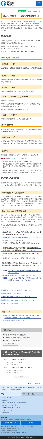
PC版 (2, 394)
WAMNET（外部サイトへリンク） (15, 320)
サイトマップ (6, 398)
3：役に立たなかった (11, 364)
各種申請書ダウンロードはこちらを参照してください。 (18, 300)
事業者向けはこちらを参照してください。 (14, 303)
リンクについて (7, 410)
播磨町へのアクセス (10, 423)
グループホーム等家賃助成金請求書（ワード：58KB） (24, 254)
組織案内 (5, 400)
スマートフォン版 (28, 394)
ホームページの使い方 (9, 405)
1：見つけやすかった (11, 370)
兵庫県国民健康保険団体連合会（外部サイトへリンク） (22, 315)
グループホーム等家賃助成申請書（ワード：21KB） (24, 237)
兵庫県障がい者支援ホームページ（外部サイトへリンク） (22, 318)
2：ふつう (20, 362)
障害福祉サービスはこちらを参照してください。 (16, 290)
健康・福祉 (10, 387)
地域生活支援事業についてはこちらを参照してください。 (19, 297)
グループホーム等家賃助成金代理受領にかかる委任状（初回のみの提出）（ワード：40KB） (24, 279)
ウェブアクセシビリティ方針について (14, 402)
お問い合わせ (11, 344)
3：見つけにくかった (11, 372)
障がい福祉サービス (30, 387)
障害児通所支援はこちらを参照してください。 (15, 293)
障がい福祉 (18, 387)
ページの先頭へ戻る (35, 383)
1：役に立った (9, 362)
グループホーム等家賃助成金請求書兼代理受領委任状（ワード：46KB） (24, 272)
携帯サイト (5, 412)
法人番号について (21, 432)
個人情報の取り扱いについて (11, 408)
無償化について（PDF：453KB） (15, 158)
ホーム (3, 387)
